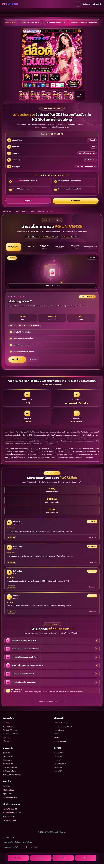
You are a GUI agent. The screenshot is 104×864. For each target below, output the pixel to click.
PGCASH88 (6, 211)
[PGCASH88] (10, 4)
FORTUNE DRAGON (90, 247)
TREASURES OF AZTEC (44, 247)
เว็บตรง (41, 211)
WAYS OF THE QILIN (75, 247)
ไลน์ (85, 858)
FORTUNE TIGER (29, 247)
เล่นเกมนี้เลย (16, 359)
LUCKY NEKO (59, 247)
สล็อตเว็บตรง (20, 211)
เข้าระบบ (41, 858)
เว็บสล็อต (31, 211)
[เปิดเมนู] (78, 4)
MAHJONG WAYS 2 (14, 247)
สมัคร (63, 858)
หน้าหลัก (18, 858)
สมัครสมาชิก (97, 4)
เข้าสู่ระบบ (86, 4)
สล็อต (49, 211)
